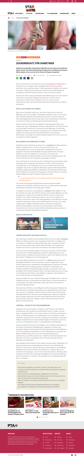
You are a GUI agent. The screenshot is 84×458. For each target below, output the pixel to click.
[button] (17, 78)
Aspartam (25, 313)
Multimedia (71, 440)
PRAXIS (18, 57)
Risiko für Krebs (21, 333)
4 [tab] (44, 417)
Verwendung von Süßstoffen (55, 84)
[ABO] (30, 7)
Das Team (59, 440)
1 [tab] (37, 417)
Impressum (48, 445)
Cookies (47, 442)
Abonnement (60, 445)
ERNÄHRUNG (30, 57)
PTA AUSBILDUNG (52, 13)
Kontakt (59, 437)
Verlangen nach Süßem (42, 95)
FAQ (69, 1)
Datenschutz (48, 440)
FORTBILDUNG (39, 13)
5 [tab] (46, 417)
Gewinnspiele (48, 448)
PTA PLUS (29, 13)
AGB (46, 437)
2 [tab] (39, 417)
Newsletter (53, 1)
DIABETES (37, 57)
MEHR (73, 13)
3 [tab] (42, 417)
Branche (70, 442)
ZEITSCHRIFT (19, 13)
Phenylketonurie (38, 327)
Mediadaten (60, 442)
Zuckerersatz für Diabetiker (22, 18)
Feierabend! (71, 445)
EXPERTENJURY (64, 13)
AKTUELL (24, 57)
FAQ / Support (60, 448)
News (13, 18)
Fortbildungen (62, 1)
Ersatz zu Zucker (56, 86)
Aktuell (70, 437)
